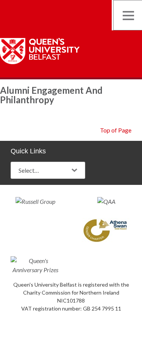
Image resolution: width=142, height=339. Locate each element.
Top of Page (115, 130)
